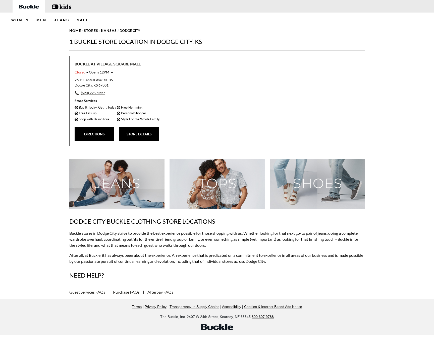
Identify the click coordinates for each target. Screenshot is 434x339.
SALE (83, 20)
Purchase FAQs (126, 292)
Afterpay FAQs (160, 292)
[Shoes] (317, 184)
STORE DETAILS (139, 134)
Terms (137, 307)
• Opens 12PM (92, 72)
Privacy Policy (156, 307)
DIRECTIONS (94, 134)
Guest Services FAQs (87, 292)
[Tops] (217, 184)
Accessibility (231, 307)
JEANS (61, 20)
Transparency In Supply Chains (194, 307)
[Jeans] (117, 184)
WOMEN (20, 20)
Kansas (109, 30)
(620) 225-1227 (93, 93)
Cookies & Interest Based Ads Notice (273, 307)
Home (75, 30)
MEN (41, 20)
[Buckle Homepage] (29, 6)
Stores (91, 30)
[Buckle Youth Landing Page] (61, 6)
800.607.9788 (263, 317)
